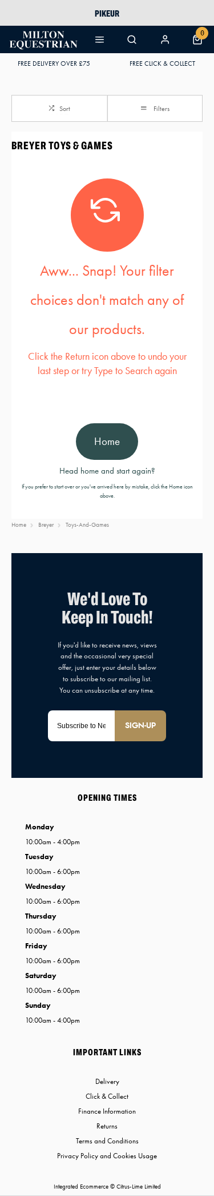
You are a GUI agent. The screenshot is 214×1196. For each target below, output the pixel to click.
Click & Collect (107, 1096)
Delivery (107, 1081)
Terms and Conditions (107, 1141)
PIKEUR (107, 13)
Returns (107, 1126)
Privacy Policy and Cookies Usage (107, 1155)
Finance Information (107, 1111)
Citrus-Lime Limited (138, 1186)
